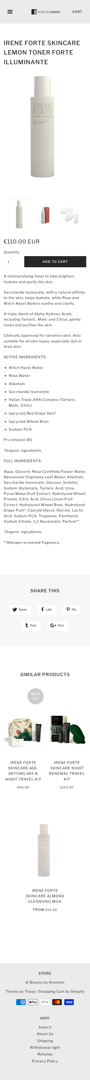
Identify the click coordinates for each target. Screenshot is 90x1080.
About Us (45, 1034)
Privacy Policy (45, 1061)
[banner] (46, 12)
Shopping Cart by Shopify (61, 991)
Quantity (11, 252)
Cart (77, 12)
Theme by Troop (20, 991)
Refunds (45, 1054)
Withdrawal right (45, 1047)
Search (45, 1027)
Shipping (45, 1041)
